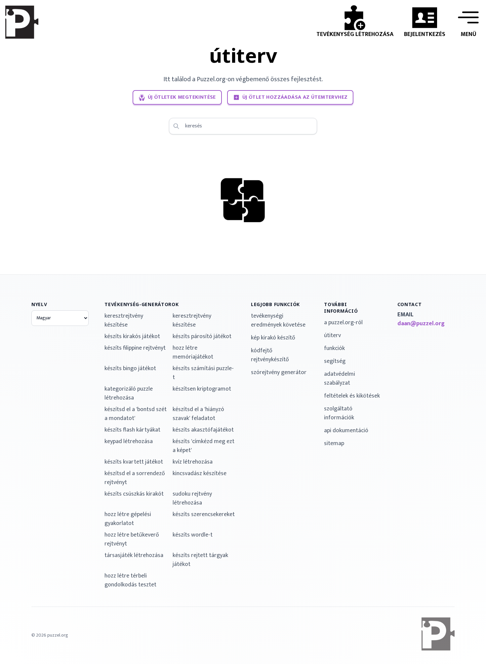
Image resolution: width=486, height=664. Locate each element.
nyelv (39, 304)
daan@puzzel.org (421, 323)
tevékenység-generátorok (141, 304)
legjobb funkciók (275, 304)
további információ (341, 307)
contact (409, 304)
